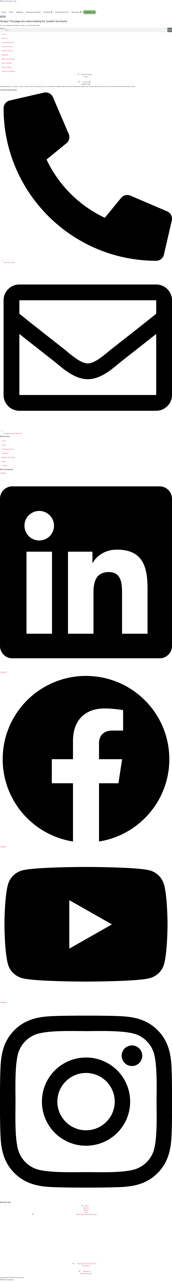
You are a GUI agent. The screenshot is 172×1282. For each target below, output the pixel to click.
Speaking (19, 12)
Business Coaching (33, 12)
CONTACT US (89, 12)
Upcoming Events (62, 12)
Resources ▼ (76, 12)
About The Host (7, 46)
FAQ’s (3, 461)
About (11, 12)
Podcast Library (7, 51)
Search (2, 28)
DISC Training (6, 63)
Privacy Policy (6, 67)
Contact (4, 465)
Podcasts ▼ (47, 12)
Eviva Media (18, 1280)
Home (3, 12)
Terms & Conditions (8, 71)
